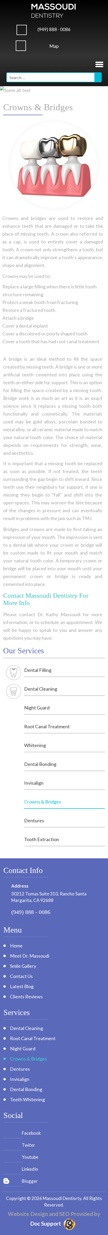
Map (54, 46)
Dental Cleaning (40, 689)
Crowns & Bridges (42, 802)
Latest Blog (22, 986)
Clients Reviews (26, 996)
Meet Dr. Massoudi (29, 956)
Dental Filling (37, 670)
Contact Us (21, 976)
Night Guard (37, 707)
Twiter (28, 1145)
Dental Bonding (40, 764)
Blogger (30, 1181)
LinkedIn (30, 1169)
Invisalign (34, 783)
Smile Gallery (23, 966)
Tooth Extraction (41, 839)
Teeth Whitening (27, 1099)
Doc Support (45, 1223)
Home (16, 945)
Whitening (35, 745)
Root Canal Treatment (47, 726)
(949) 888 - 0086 (54, 29)
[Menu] (99, 63)
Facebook (31, 1133)
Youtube (30, 1157)
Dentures (34, 820)
